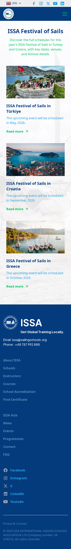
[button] (15, 3)
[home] (9, 14)
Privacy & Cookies (15, 523)
